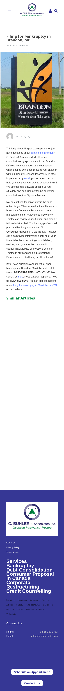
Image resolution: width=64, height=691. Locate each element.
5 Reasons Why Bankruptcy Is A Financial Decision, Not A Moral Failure (31, 458)
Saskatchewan (33, 605)
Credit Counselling (28, 591)
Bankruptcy (23, 45)
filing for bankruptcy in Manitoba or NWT (35, 285)
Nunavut (10, 609)
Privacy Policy (12, 547)
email (27, 178)
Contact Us (32, 683)
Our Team (10, 543)
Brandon (45, 600)
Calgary (19, 605)
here (20, 276)
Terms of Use (12, 552)
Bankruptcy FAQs (19, 339)
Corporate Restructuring (22, 584)
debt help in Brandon (42, 152)
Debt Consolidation (29, 570)
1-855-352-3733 (49, 631)
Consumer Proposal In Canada (30, 576)
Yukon (20, 609)
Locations (10, 600)
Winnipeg (34, 600)
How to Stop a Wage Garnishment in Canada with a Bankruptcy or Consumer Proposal (30, 398)
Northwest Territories (35, 609)
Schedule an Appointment (32, 672)
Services (16, 561)
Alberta (9, 605)
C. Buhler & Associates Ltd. (25, 343)
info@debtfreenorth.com (44, 636)
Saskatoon (48, 605)
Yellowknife (11, 614)
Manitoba (22, 600)
